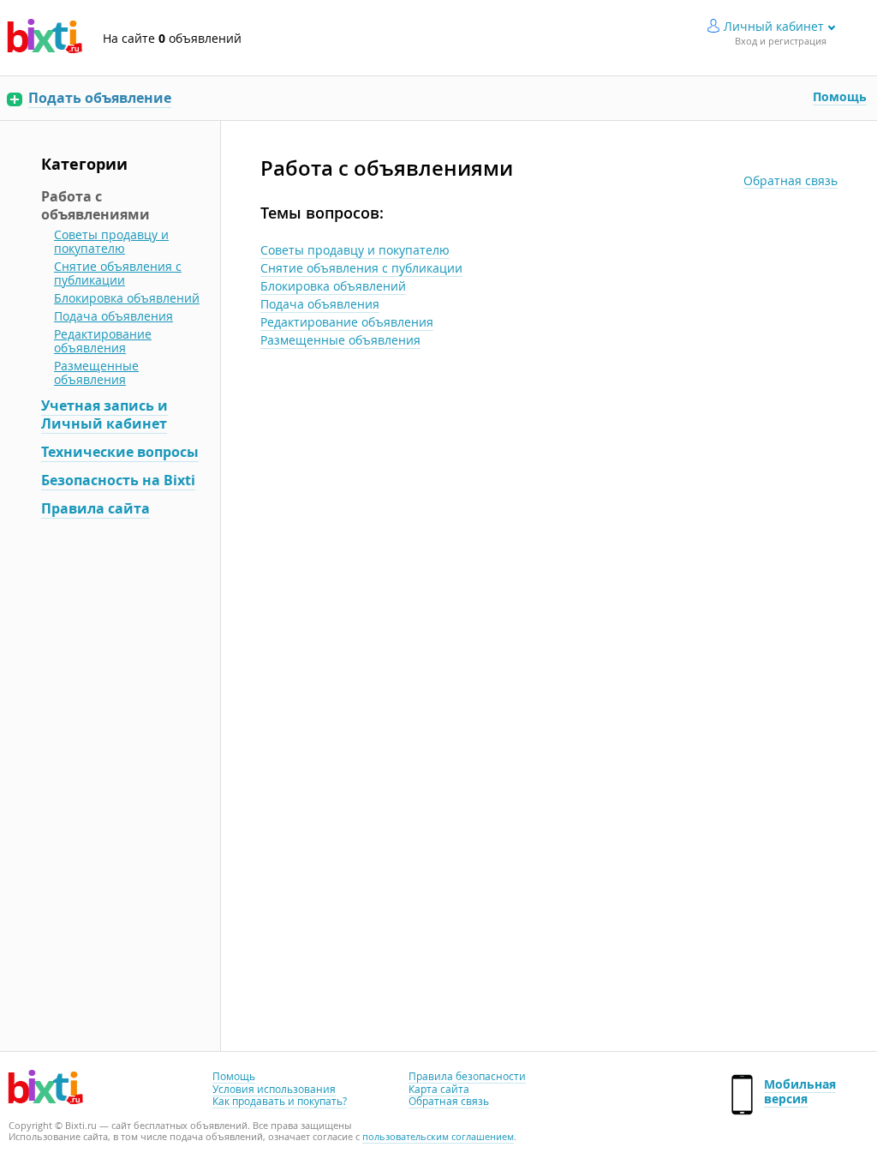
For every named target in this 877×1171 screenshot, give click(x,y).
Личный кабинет (774, 26)
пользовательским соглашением (438, 1136)
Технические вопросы (120, 451)
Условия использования (274, 1089)
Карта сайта (439, 1089)
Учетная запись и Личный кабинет (104, 414)
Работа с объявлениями (95, 205)
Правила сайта (95, 508)
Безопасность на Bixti (118, 480)
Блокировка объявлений (333, 286)
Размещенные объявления (340, 340)
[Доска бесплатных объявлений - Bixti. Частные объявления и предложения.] (44, 37)
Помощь (840, 96)
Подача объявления (319, 304)
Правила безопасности (467, 1076)
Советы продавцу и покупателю (355, 250)
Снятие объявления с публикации (361, 268)
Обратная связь (790, 181)
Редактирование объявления (346, 322)
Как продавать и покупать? (279, 1101)
